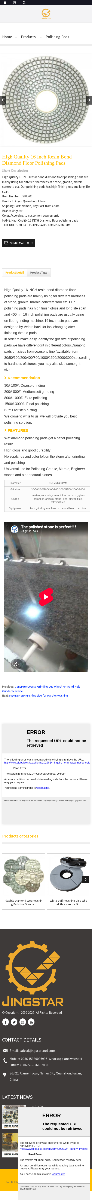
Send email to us (21, 243)
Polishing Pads (57, 36)
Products (28, 36)
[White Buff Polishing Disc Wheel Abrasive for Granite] (68, 875)
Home (7, 36)
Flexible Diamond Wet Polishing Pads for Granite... (23, 902)
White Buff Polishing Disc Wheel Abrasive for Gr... (68, 902)
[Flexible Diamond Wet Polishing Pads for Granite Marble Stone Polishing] (24, 875)
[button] (89, 100)
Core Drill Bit (12, 1182)
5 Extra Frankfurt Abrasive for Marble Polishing (38, 695)
